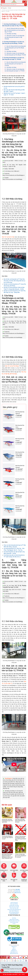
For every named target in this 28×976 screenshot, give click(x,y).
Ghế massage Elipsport (14, 912)
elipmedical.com (14, 952)
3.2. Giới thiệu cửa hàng (10, 67)
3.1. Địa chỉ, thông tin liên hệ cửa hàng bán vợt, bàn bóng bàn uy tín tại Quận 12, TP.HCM (15, 63)
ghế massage (13, 373)
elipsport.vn (14, 946)
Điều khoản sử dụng (14, 919)
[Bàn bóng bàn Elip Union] (9, 429)
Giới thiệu (14, 918)
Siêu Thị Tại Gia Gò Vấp (8, 237)
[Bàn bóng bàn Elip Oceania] (9, 442)
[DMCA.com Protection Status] (14, 926)
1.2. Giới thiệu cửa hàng (10, 33)
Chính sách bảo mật (14, 908)
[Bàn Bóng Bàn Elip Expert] (9, 496)
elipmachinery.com (14, 953)
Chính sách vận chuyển (14, 906)
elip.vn (14, 947)
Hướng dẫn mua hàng (14, 905)
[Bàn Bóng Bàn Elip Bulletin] (9, 483)
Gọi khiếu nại (11, 891)
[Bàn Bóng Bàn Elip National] (9, 510)
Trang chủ (4, 8)
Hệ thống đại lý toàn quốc (14, 920)
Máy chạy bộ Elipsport (14, 910)
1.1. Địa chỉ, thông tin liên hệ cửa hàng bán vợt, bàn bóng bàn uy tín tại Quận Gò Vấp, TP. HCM (15, 30)
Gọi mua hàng (11, 889)
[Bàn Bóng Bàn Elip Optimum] (9, 416)
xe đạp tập (6, 373)
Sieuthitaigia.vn (8, 778)
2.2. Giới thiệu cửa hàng (10, 51)
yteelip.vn (14, 949)
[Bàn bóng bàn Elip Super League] (9, 456)
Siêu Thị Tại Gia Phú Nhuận (12, 366)
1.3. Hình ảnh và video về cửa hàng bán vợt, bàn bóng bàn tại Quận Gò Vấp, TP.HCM (14, 37)
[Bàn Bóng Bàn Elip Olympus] (9, 469)
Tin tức (9, 8)
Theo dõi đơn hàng (14, 922)
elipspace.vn (14, 950)
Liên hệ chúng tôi (14, 902)
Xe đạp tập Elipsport (14, 913)
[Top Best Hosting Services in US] (14, 932)
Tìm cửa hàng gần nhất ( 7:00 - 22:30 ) (14, 974)
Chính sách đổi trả (14, 903)
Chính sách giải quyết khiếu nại (14, 909)
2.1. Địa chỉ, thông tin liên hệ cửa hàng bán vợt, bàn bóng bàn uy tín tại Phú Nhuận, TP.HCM (15, 48)
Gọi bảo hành (11, 892)
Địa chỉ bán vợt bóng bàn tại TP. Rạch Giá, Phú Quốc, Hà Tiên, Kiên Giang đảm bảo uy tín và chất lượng (14, 280)
